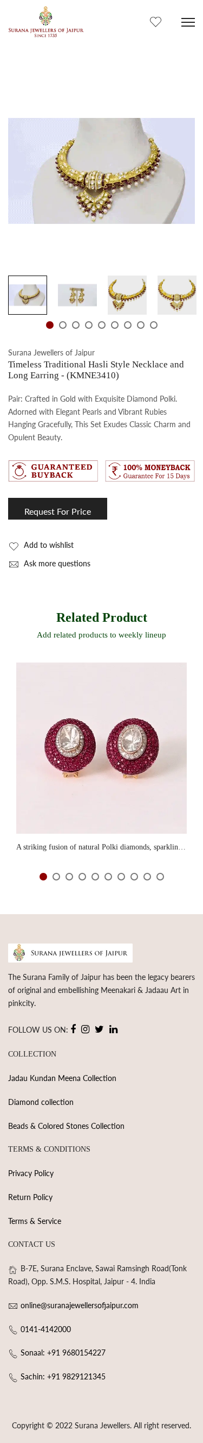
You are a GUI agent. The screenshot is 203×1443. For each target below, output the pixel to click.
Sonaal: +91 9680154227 (63, 1352)
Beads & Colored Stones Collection (66, 1125)
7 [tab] (128, 325)
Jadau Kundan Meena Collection (62, 1078)
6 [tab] (115, 325)
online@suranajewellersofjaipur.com (80, 1305)
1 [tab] (50, 325)
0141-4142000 (46, 1329)
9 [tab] (154, 325)
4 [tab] (89, 325)
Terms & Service (34, 1221)
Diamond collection (41, 1102)
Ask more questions (56, 563)
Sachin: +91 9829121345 (63, 1376)
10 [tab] (160, 876)
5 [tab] (102, 325)
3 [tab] (76, 325)
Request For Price (57, 511)
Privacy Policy (31, 1173)
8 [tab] (141, 325)
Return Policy (30, 1197)
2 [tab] (63, 325)
